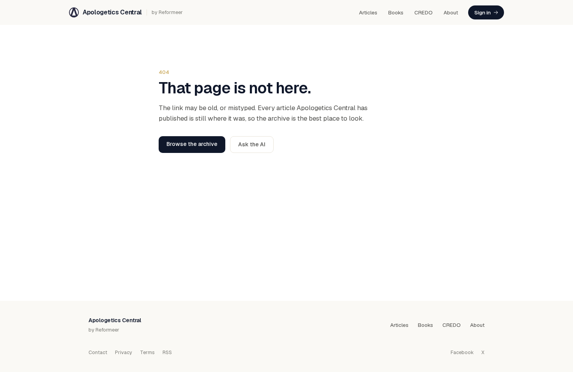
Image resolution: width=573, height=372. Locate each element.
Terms (147, 352)
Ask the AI (251, 144)
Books (395, 12)
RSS (167, 352)
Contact (97, 352)
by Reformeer (167, 12)
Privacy (123, 352)
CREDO (423, 12)
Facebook (462, 352)
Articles (368, 12)
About (451, 12)
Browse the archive (192, 143)
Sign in (482, 12)
